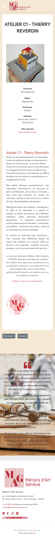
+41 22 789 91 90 (8, 504)
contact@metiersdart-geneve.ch (15, 507)
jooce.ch (32, 533)
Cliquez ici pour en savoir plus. (27, 281)
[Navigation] (3, 6)
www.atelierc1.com (27, 132)
